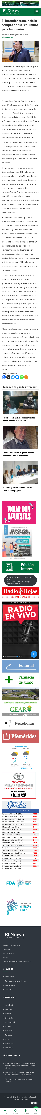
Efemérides (9, 1018)
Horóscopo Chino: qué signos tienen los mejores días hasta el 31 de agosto (20, 1073)
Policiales (8, 1035)
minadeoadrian (7, 37)
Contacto (8, 989)
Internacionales (10, 1022)
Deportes (8, 1009)
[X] (8, 377)
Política (7, 1039)
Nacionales (9, 1031)
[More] (26, 377)
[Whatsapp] (22, 377)
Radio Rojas (9, 977)
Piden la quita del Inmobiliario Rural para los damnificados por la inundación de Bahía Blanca (21, 1065)
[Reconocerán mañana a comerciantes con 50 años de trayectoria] (20, 402)
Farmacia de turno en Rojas (15, 981)
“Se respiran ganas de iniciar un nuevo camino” (19, 1080)
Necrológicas (10, 985)
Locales (8, 1026)
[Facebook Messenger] (17, 377)
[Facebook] (4, 377)
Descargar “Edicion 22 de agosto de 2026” (19, 580)
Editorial (8, 1014)
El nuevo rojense (23, 1097)
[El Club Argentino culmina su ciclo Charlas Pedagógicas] (20, 472)
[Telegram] (13, 377)
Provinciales (9, 1043)
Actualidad (9, 1005)
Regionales (9, 1048)
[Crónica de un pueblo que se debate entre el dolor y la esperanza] (20, 437)
